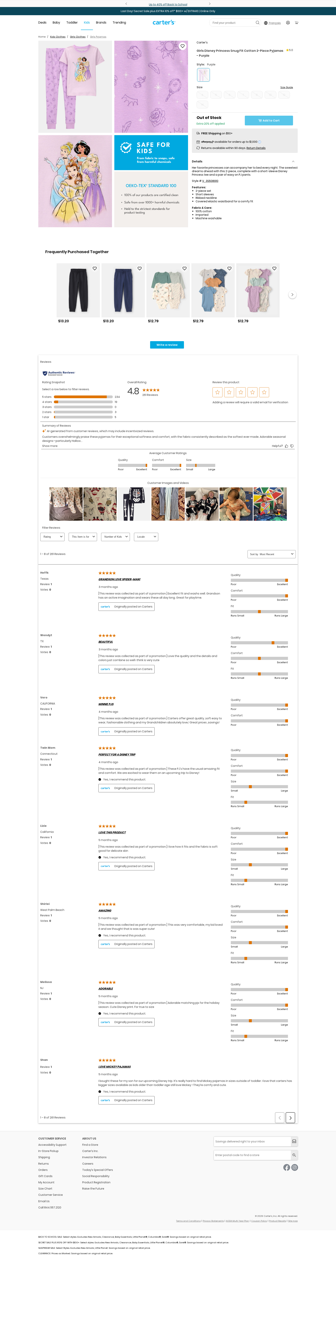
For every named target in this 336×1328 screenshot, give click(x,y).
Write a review (167, 345)
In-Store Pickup (48, 1151)
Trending (119, 22)
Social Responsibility (95, 1176)
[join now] (294, 1141)
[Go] (257, 22)
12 (284, 95)
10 (270, 95)
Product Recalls (277, 1220)
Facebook (286, 1167)
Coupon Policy (259, 1220)
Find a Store (90, 1145)
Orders (43, 1170)
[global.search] (294, 1155)
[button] (75, 87)
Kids (87, 22)
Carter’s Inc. (90, 1151)
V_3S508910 (210, 181)
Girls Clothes (78, 36)
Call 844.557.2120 (49, 1207)
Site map (293, 1220)
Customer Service (50, 1195)
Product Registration (96, 1182)
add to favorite (182, 46)
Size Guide (286, 87)
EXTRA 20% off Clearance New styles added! (168, 4)
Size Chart (45, 1189)
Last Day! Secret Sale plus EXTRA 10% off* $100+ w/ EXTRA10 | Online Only (168, 11)
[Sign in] (288, 22)
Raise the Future (93, 1189)
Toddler (72, 22)
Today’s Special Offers (97, 1170)
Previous (127, 4)
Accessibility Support (52, 1145)
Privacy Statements (213, 1220)
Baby (56, 22)
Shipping (44, 1157)
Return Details (256, 148)
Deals (42, 22)
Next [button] (292, 295)
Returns (43, 1164)
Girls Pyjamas (98, 36)
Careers (87, 1164)
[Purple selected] (203, 75)
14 (202, 105)
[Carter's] (164, 23)
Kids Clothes (58, 36)
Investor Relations (94, 1157)
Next (209, 4)
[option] (78, 294)
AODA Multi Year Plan (237, 1220)
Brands (101, 22)
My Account (46, 1182)
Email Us (44, 1201)
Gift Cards (45, 1176)
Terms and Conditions (188, 1220)
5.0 (291, 50)
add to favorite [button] (94, 268)
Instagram (294, 1167)
